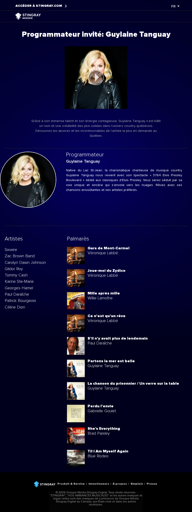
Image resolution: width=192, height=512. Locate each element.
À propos (120, 483)
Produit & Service (71, 483)
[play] (96, 77)
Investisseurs (99, 483)
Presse (152, 483)
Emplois (137, 483)
